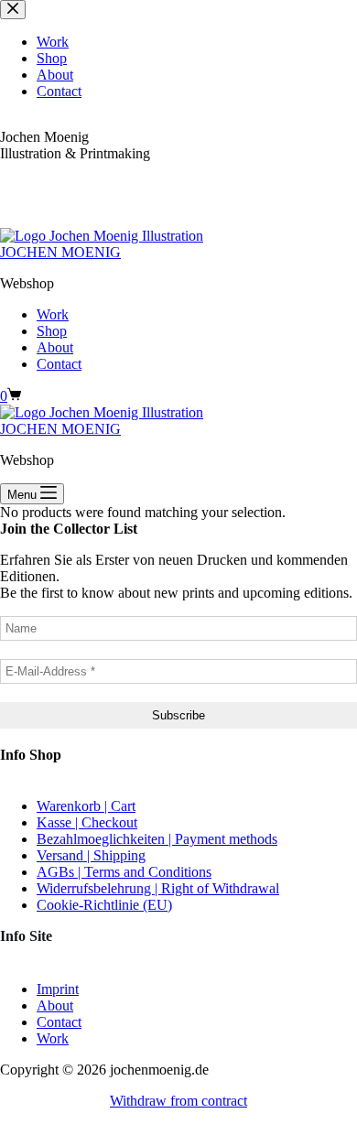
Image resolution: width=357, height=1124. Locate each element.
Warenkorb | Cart (86, 806)
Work (53, 314)
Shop (52, 331)
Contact (59, 364)
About (55, 347)
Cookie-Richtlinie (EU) (104, 905)
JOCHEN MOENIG (60, 252)
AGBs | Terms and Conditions (124, 872)
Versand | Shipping (91, 855)
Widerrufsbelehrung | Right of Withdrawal (158, 888)
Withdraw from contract (178, 1100)
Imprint (58, 989)
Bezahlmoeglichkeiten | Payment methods (157, 839)
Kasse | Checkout (87, 822)
